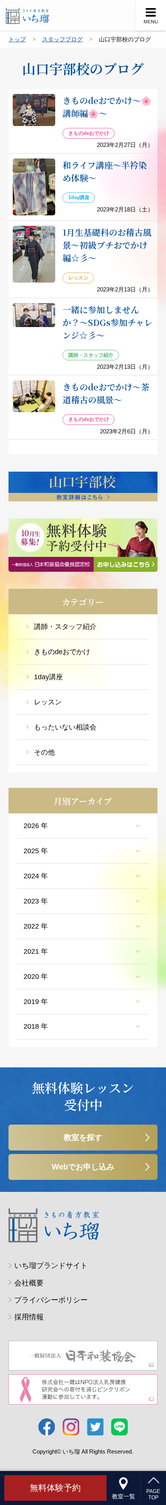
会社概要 (29, 1283)
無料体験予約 (55, 1488)
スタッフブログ (62, 39)
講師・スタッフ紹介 (65, 627)
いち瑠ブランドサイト (51, 1265)
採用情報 (29, 1317)
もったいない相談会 (65, 727)
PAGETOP (153, 1494)
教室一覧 (123, 1496)
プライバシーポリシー (51, 1300)
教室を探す (83, 1137)
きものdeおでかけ (62, 652)
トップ (17, 39)
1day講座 (48, 677)
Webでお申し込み (83, 1166)
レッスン (48, 702)
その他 (44, 752)
